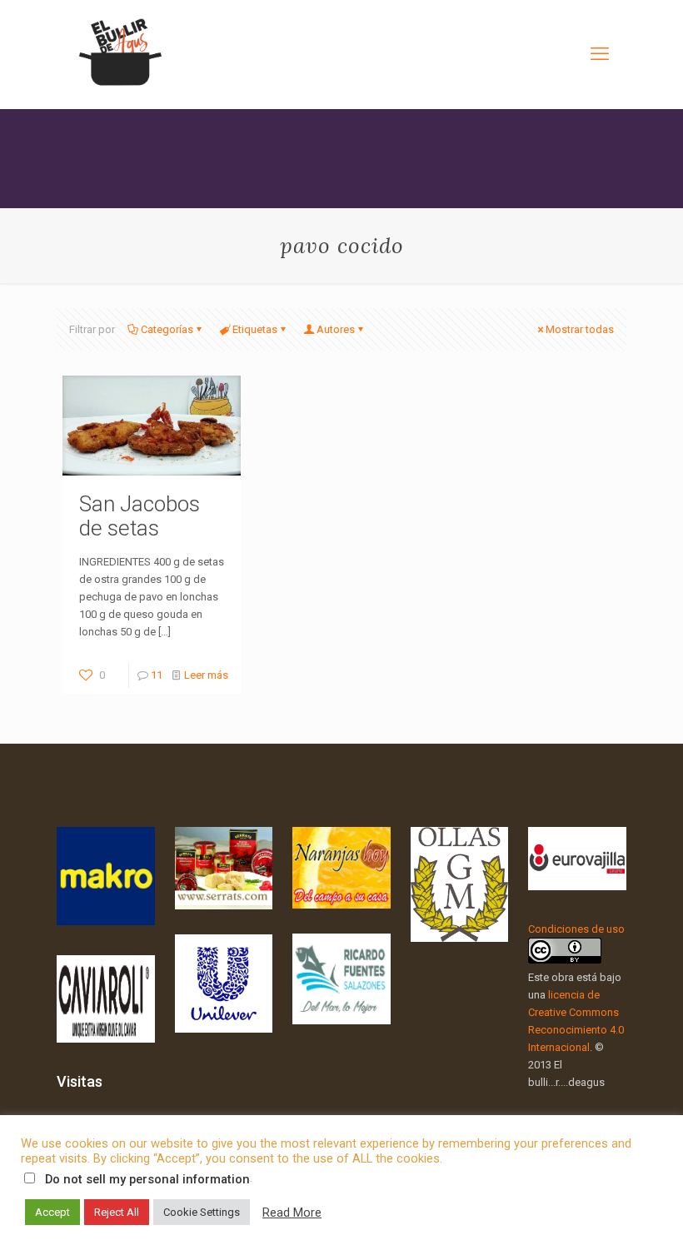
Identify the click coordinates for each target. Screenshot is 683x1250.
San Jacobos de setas (139, 515)
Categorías (167, 329)
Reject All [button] (116, 1212)
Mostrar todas (580, 329)
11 (156, 675)
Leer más (206, 675)
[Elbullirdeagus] (119, 54)
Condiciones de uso (576, 929)
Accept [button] (52, 1212)
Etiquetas (254, 329)
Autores (336, 329)
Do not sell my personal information (147, 1179)
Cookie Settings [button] (201, 1212)
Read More (292, 1212)
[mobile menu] (600, 54)
